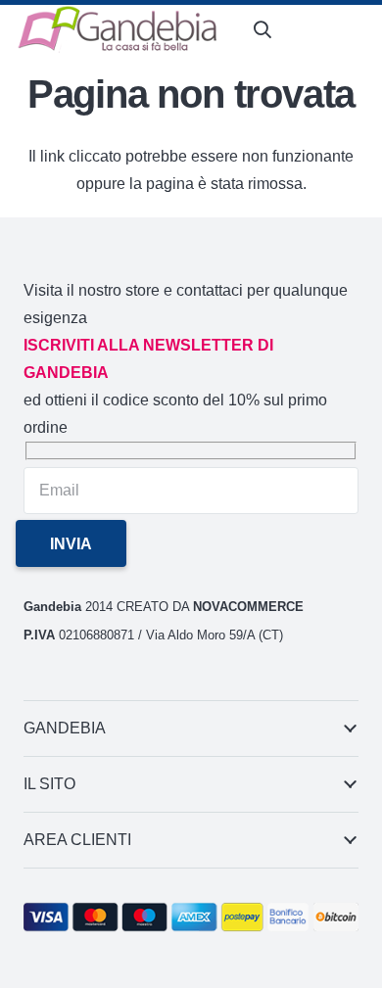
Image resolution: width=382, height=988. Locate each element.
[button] (262, 29)
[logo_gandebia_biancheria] (118, 29)
